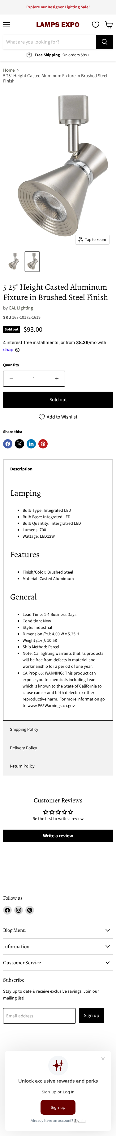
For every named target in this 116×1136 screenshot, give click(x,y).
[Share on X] (19, 443)
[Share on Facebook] (7, 443)
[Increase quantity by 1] (57, 379)
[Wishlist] (95, 24)
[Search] (104, 42)
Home (9, 70)
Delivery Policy (23, 748)
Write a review (58, 835)
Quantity (11, 365)
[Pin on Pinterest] (43, 443)
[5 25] (13, 261)
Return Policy (22, 766)
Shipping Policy (24, 729)
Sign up (91, 1015)
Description (21, 469)
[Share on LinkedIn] (31, 443)
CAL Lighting (21, 308)
